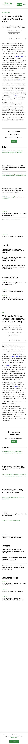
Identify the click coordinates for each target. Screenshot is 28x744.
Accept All (14, 741)
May (7, 365)
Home (3, 312)
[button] (3, 4)
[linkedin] (11, 38)
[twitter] (14, 38)
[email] (19, 38)
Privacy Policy (14, 737)
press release (19, 56)
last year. (16, 386)
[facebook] (9, 38)
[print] (25, 38)
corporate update (14, 356)
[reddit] (16, 38)
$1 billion (17, 96)
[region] (14, 738)
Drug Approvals (6, 12)
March (19, 79)
